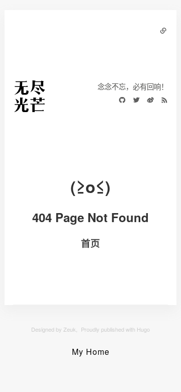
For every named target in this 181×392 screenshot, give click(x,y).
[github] (120, 101)
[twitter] (134, 101)
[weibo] (148, 101)
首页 (90, 243)
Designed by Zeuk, (54, 329)
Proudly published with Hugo (115, 329)
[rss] (162, 101)
